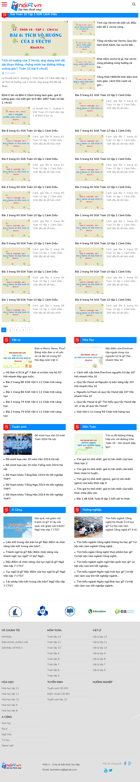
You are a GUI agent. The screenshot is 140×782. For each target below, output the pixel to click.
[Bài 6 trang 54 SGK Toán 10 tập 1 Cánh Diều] (89, 313)
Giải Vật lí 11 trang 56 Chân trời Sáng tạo (103, 412)
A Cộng (7, 717)
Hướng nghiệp (103, 682)
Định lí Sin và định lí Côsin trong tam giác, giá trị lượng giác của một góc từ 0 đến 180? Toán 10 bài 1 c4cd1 (33, 99)
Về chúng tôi (11, 630)
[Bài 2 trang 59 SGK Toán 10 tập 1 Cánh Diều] (89, 285)
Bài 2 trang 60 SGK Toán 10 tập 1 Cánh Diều (30, 215)
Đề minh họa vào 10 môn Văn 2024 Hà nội (32, 459)
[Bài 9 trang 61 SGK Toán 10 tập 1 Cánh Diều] (89, 108)
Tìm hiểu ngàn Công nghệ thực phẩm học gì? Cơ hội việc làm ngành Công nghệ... (103, 554)
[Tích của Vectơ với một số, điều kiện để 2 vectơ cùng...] (84, 28)
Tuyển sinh (55, 682)
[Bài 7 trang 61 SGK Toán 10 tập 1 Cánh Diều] (89, 144)
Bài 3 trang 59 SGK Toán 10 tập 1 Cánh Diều (30, 272)
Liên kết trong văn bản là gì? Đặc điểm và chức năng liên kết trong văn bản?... (34, 544)
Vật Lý (97, 630)
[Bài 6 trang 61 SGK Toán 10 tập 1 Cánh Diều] (16, 172)
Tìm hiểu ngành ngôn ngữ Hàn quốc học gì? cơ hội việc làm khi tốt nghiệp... (104, 564)
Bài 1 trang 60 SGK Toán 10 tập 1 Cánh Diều (103, 215)
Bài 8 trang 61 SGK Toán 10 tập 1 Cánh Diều (30, 131)
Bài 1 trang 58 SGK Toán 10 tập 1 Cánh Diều (30, 300)
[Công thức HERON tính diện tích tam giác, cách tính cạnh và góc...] (84, 82)
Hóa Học (8, 682)
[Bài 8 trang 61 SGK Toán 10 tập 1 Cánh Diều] (16, 144)
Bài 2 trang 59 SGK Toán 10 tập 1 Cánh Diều (103, 272)
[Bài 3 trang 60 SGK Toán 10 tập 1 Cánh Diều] (89, 200)
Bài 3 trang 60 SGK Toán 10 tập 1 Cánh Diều (103, 187)
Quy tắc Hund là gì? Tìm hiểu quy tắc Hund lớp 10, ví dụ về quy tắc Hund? (105, 404)
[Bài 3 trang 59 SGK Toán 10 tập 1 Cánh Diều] (16, 285)
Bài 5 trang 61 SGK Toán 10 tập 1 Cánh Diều (103, 159)
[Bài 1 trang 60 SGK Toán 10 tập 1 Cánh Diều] (89, 228)
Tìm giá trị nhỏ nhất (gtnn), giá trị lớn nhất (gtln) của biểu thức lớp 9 (102, 481)
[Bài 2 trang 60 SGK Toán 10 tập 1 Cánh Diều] (16, 228)
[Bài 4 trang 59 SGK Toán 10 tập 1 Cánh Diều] (89, 257)
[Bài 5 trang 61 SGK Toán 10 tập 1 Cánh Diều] (89, 172)
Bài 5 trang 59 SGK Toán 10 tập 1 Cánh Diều (30, 243)
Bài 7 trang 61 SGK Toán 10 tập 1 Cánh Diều (103, 131)
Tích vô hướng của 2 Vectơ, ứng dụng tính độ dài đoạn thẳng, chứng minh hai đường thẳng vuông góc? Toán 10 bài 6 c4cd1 (33, 64)
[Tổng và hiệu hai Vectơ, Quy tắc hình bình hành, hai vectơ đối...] (84, 46)
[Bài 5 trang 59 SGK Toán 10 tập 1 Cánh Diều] (16, 257)
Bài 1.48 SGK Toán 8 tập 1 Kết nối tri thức (103, 499)
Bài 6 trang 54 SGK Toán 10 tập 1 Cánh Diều (103, 300)
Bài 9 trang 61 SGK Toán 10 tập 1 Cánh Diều (103, 95)
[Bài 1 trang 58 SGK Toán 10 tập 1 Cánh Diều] (16, 313)
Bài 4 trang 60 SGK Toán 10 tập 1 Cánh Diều (30, 187)
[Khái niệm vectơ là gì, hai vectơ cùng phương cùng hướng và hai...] (84, 64)
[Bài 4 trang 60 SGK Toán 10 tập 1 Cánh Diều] (16, 200)
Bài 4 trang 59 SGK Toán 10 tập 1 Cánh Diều (103, 243)
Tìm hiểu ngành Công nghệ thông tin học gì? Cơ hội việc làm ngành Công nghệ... (105, 544)
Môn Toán (54, 630)
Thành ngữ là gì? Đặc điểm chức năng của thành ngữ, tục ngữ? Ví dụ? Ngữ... (30, 554)
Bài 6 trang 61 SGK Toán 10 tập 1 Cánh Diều (30, 159)
